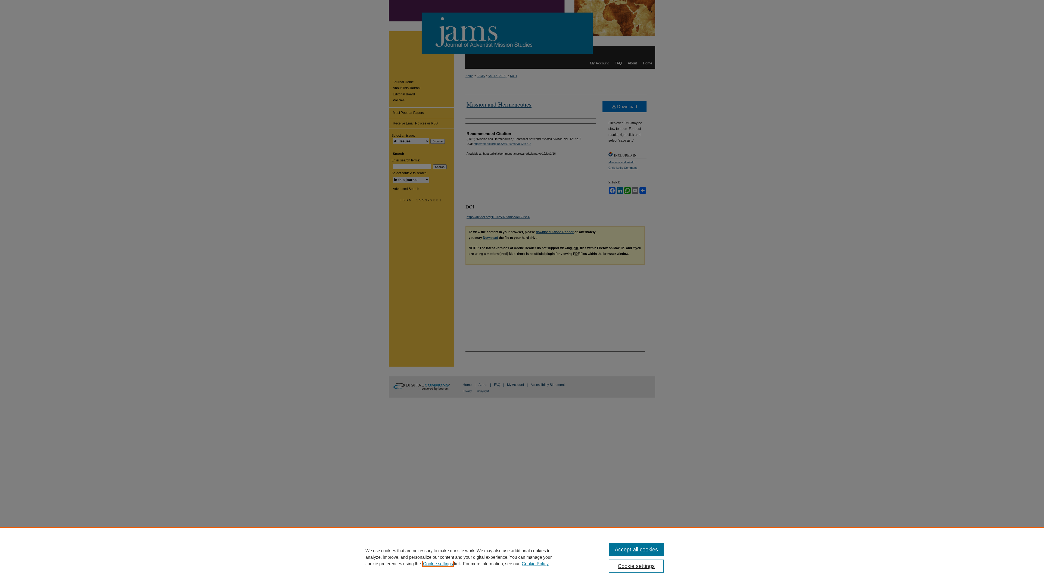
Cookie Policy (535, 563)
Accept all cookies (636, 549)
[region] (522, 557)
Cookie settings (438, 563)
